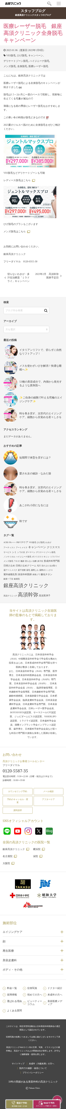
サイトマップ (18, 1063)
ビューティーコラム (34, 1003)
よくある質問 (14, 1010)
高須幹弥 (28, 594)
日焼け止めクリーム (26, 565)
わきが (48, 542)
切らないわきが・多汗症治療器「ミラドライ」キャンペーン (18, 277)
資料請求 (17, 810)
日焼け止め (9, 565)
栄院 (35, 856)
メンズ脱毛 (10, 66)
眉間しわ (35, 570)
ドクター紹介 (55, 988)
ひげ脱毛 (22, 55)
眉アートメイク (10, 570)
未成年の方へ (55, 994)
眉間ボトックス (46, 570)
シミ (14, 552)
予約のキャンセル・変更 (17, 801)
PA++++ (12, 542)
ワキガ (17, 561)
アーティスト (9, 547)
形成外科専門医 (52, 561)
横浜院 (36, 849)
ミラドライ (55, 557)
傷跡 (22, 561)
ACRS (6, 542)
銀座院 (17, 579)
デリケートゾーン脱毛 (16, 61)
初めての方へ (34, 994)
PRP (18, 542)
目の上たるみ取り (49, 566)
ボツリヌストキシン (40, 557)
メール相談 (48, 791)
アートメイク (21, 547)
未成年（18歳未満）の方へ (41, 1063)
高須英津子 (44, 595)
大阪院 (6, 863)
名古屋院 (7, 856)
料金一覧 (12, 988)
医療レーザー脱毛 (38, 66)
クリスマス (53, 547)
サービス (7, 552)
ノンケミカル (9, 557)
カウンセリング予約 (17, 791)
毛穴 (39, 566)
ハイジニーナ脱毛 (39, 61)
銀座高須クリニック (26, 585)
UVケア (24, 542)
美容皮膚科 (10, 960)
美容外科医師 (25, 574)
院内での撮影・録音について (33, 1068)
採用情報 (12, 994)
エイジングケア (12, 932)
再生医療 (8, 951)
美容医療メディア (55, 1003)
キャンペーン (35, 55)
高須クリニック (10, 596)
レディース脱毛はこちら (17, 180)
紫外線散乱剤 (10, 574)
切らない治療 (31, 561)
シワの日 (21, 552)
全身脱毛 (22, 66)
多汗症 (40, 561)
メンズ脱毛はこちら (15, 231)
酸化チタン (46, 574)
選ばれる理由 (14, 1001)
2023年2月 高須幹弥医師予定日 (47, 276)
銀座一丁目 (8, 579)
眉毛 (28, 570)
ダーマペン (30, 552)
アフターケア (48, 799)
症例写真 (32, 988)
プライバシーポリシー (33, 1072)
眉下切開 (22, 570)
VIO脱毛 (11, 55)
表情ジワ (36, 575)
